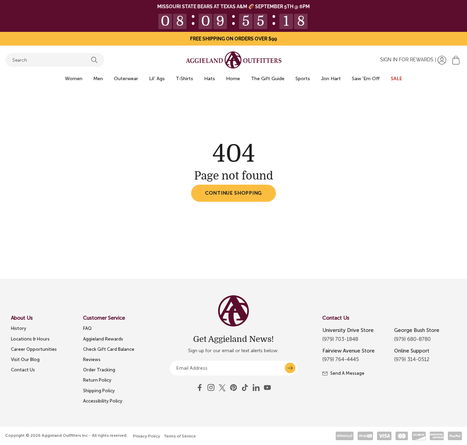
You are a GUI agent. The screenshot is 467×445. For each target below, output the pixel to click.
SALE (396, 79)
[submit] (290, 368)
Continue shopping (233, 193)
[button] (456, 60)
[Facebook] (199, 388)
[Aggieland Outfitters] (233, 60)
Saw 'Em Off (366, 79)
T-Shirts (184, 79)
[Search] (94, 60)
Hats (209, 79)
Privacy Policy (146, 436)
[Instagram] (211, 388)
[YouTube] (233, 388)
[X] (222, 387)
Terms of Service (180, 436)
